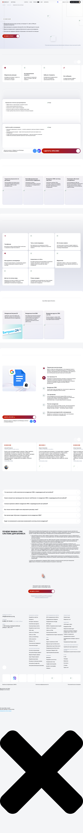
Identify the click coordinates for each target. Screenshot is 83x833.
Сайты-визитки (32, 639)
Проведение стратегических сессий (70, 650)
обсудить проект (75, 2)
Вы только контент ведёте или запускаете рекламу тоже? (21, 509)
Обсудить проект (8, 36)
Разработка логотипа (51, 659)
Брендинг (48, 655)
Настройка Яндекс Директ (35, 652)
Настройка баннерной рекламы (36, 665)
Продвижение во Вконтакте (52, 648)
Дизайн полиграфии (51, 666)
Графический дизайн (51, 663)
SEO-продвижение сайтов (52, 615)
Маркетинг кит (67, 619)
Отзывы (65, 665)
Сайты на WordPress (33, 636)
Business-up (6, 2)
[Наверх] (4, 667)
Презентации (67, 615)
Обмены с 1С (32, 641)
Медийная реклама (33, 659)
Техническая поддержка (34, 643)
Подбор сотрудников (69, 634)
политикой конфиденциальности (41, 597)
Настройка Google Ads (34, 663)
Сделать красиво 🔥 (9, 417)
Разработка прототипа (34, 628)
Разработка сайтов (33, 615)
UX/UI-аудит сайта (68, 624)
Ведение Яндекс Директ (34, 654)
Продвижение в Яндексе (52, 619)
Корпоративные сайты (34, 626)
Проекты (36, 2)
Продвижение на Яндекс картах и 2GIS (71, 639)
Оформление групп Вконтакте (53, 646)
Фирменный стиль (50, 661)
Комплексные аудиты (34, 623)
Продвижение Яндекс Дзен (70, 641)
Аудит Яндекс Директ (34, 656)
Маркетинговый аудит (69, 628)
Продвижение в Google (51, 621)
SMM (47, 637)
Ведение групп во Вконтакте (52, 643)
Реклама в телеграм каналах (35, 661)
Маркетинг (66, 622)
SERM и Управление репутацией (53, 626)
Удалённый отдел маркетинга (71, 644)
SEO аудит (48, 623)
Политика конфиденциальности (42, 684)
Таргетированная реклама (52, 652)
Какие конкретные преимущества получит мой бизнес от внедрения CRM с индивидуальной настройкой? (35, 498)
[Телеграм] (60, 2)
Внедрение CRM (67, 626)
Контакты (46, 2)
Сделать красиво (51, 151)
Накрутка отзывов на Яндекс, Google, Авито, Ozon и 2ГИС (70, 631)
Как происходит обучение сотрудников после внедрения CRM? (22, 515)
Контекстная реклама (34, 648)
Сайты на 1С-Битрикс (34, 632)
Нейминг (48, 668)
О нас (31, 2)
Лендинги (31, 619)
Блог (42, 2)
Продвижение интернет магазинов (54, 634)
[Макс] (58, 2)
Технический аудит (33, 645)
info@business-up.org (8, 616)
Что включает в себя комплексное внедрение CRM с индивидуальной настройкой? (28, 492)
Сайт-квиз (31, 630)
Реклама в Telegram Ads (51, 650)
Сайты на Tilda (32, 634)
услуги (25, 2)
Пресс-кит (66, 667)
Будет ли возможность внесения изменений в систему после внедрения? (26, 521)
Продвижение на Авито (69, 636)
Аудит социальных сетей (52, 641)
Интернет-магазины (33, 621)
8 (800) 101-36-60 (7, 621)
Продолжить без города (5, 710)
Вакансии (66, 661)
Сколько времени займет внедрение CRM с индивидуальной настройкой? (26, 503)
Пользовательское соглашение (74, 684)
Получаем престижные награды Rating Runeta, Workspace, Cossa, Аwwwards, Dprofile (63, 45)
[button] (79, 62)
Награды (66, 658)
